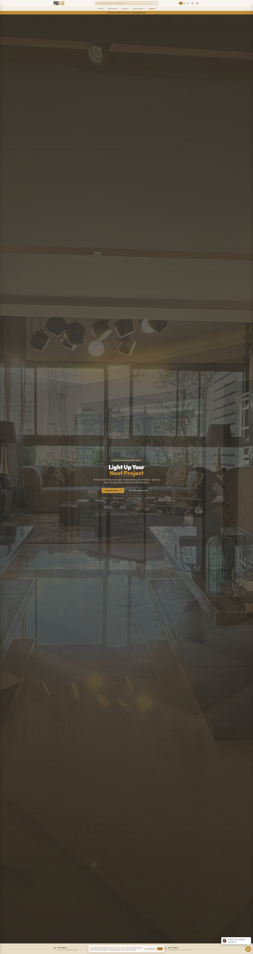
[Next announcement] (247, 12)
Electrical (125, 8)
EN (181, 3)
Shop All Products (112, 490)
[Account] (197, 3)
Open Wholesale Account (138, 490)
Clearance (151, 8)
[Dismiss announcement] (250, 12)
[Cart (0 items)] (192, 3)
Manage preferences (150, 949)
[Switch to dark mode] (188, 3)
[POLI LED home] (59, 3)
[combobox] (126, 3)
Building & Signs (138, 8)
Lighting (100, 8)
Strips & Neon (112, 8)
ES (184, 3)
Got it (160, 949)
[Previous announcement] (3, 12)
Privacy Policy (115, 950)
